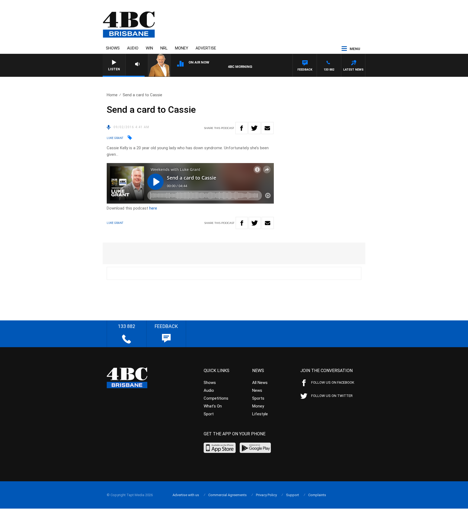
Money (181, 48)
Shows (113, 48)
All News (260, 382)
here (153, 208)
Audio (132, 48)
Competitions (216, 398)
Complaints (317, 495)
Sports (258, 398)
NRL (164, 48)
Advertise (206, 48)
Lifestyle (260, 414)
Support (292, 495)
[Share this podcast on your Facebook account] (241, 128)
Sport (209, 414)
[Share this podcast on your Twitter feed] (254, 128)
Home (112, 94)
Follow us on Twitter (332, 396)
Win (149, 48)
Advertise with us (186, 495)
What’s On (213, 406)
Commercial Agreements (227, 495)
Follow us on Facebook (332, 382)
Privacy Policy (266, 495)
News (257, 390)
